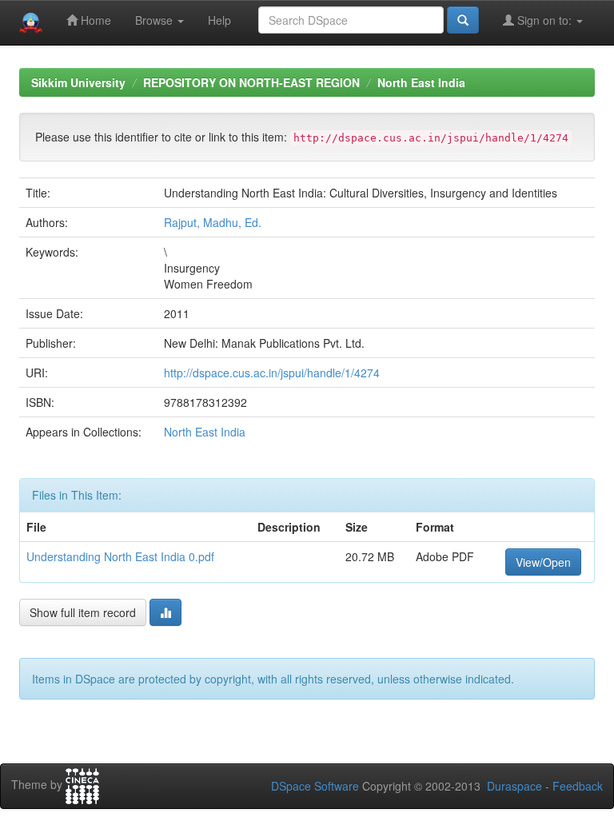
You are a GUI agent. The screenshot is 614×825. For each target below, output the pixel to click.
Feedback (577, 786)
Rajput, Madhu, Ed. (212, 222)
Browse (155, 20)
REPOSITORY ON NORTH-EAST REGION (251, 82)
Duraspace (514, 786)
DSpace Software (315, 786)
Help (219, 20)
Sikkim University (78, 82)
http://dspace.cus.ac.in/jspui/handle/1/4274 (272, 373)
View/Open (543, 562)
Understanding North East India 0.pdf (120, 556)
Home (94, 20)
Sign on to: (544, 20)
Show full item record (83, 612)
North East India (421, 82)
